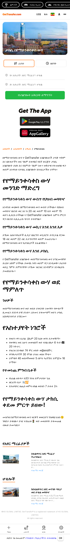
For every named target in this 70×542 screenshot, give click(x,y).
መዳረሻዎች (17, 149)
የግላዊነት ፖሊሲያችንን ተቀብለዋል (41, 538)
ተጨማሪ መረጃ (37, 470)
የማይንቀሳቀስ (39, 149)
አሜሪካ (28, 149)
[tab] (9, 529)
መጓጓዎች (6, 149)
